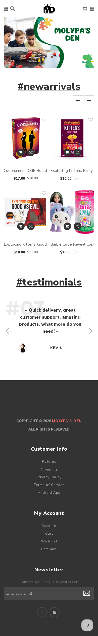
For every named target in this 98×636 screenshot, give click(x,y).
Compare (49, 549)
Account (49, 525)
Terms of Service (49, 484)
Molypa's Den (67, 420)
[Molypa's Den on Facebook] (42, 612)
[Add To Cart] (21, 152)
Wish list (49, 541)
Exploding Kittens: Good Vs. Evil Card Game (42, 244)
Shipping (49, 469)
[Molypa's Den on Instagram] (55, 612)
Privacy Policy (49, 477)
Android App (49, 492)
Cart (49, 533)
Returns (49, 461)
